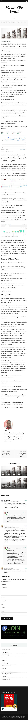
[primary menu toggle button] (14, 18)
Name (2, 598)
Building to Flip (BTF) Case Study (9, 486)
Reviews (4, 668)
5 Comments (23, 46)
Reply (26, 500)
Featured (4, 657)
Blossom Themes (12, 717)
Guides (3, 660)
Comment (3, 584)
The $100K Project (6, 671)
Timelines (4, 676)
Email (2, 604)
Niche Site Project (6, 665)
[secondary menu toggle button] (1, 1)
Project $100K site (7, 302)
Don (3, 46)
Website (3, 611)
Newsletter (4, 663)
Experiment (4, 655)
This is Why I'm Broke (6, 673)
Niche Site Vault (14, 9)
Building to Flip (6, 41)
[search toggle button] (26, 1)
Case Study (4, 652)
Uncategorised (5, 679)
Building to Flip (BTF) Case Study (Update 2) (11, 474)
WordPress (23, 717)
